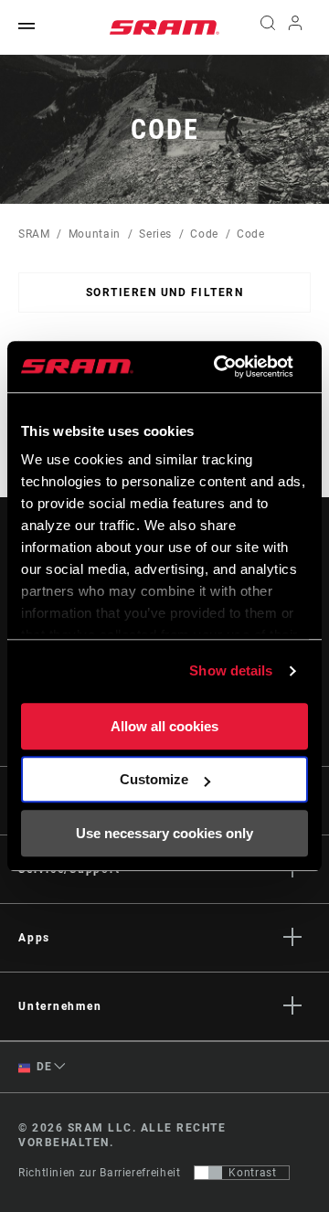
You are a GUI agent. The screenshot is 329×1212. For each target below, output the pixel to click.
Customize (154, 779)
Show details (230, 670)
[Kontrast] (208, 1172)
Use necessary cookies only (164, 833)
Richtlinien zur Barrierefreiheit (99, 1172)
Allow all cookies (164, 726)
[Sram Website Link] (164, 27)
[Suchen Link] (267, 27)
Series (155, 234)
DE (43, 1066)
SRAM (34, 234)
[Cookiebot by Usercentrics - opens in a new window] (219, 366)
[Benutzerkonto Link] (295, 27)
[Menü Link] (26, 27)
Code (204, 234)
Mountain (95, 234)
